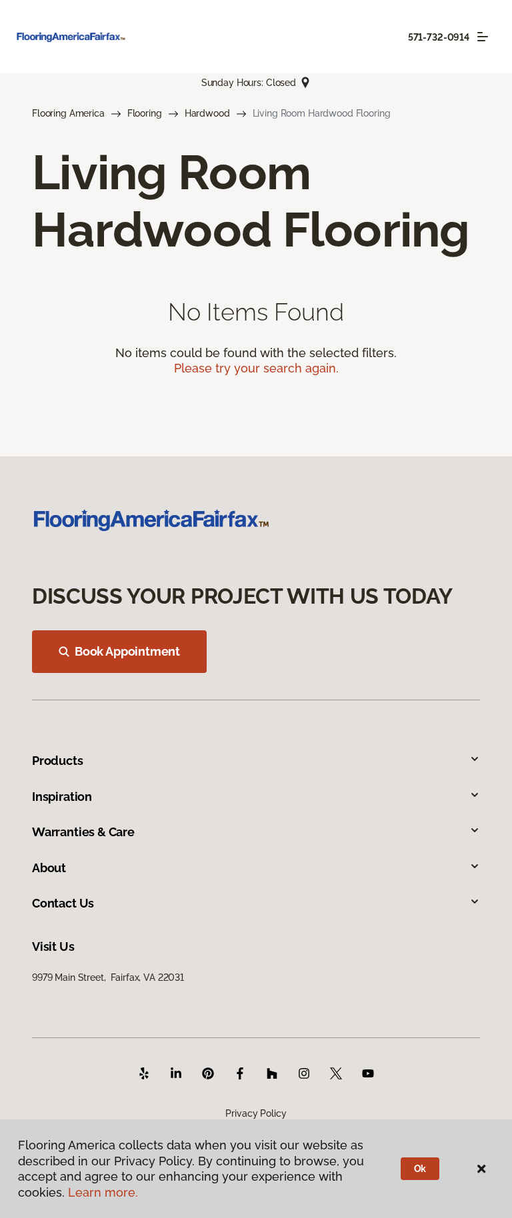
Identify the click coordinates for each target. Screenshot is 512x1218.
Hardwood (207, 113)
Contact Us (63, 903)
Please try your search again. (256, 368)
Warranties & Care (83, 832)
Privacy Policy (255, 1113)
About (49, 868)
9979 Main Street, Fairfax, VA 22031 (108, 977)
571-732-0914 (438, 37)
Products (57, 761)
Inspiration (62, 797)
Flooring (144, 113)
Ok (420, 1168)
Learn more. (103, 1192)
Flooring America (68, 113)
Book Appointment (127, 651)
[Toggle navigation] (482, 36)
